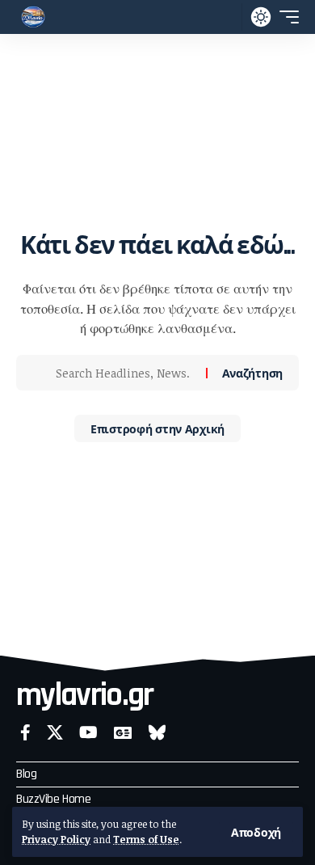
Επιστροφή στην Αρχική (157, 428)
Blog (26, 774)
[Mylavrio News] (33, 17)
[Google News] (123, 732)
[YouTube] (88, 732)
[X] (55, 732)
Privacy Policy (56, 839)
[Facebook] (25, 732)
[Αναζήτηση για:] (125, 372)
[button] (256, 832)
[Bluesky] (157, 732)
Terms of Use (146, 839)
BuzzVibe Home (53, 799)
